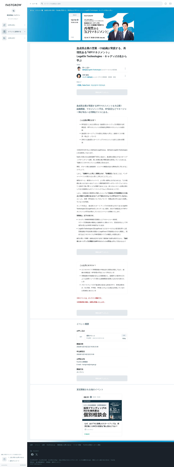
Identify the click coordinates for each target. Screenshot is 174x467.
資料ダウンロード (56, 462)
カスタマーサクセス (98, 85)
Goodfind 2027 (34, 460)
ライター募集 (77, 445)
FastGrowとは (51, 445)
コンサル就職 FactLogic (85, 460)
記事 (31, 445)
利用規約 (48, 462)
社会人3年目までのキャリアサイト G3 (68, 460)
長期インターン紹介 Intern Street (100, 460)
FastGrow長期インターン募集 (91, 445)
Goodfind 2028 (43, 460)
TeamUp (113, 460)
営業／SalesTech (84, 85)
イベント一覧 (39, 10)
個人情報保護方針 (40, 462)
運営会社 (32, 462)
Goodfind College (52, 460)
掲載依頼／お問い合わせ (64, 445)
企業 (43, 445)
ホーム (32, 10)
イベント (37, 445)
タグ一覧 (34, 4)
